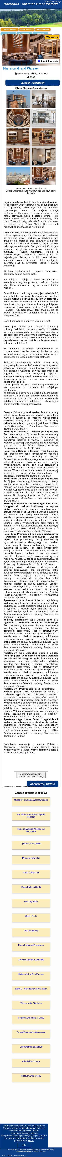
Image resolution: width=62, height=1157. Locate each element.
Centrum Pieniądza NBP (31, 1047)
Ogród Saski (31, 916)
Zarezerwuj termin (42, 783)
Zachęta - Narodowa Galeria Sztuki (31, 989)
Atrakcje (40, 34)
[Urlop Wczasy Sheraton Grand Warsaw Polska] (18, 107)
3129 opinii (51, 191)
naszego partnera (24, 752)
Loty (8, 34)
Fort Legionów (31, 901)
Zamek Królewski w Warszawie (31, 1032)
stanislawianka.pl (53, 1)
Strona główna (10, 29)
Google (7, 1128)
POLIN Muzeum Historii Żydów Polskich (31, 815)
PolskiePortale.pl (19, 1156)
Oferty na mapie (27, 29)
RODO (31, 1140)
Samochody (24, 34)
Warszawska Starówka (31, 1003)
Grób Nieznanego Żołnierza (31, 960)
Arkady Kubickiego (31, 1061)
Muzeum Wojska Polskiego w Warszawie (31, 830)
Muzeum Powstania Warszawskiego (31, 800)
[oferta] (39, 61)
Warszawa (52, 37)
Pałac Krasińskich (31, 872)
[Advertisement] (31, 1119)
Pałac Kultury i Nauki (31, 887)
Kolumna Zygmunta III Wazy (31, 1018)
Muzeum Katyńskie (31, 858)
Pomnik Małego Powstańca (31, 945)
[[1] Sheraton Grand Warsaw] (31, 50)
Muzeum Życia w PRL (31, 1076)
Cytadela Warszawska (31, 843)
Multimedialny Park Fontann (31, 974)
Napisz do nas (40, 1151)
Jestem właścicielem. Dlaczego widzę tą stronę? (31, 775)
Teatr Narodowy (31, 930)
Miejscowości (43, 29)
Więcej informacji (33, 82)
